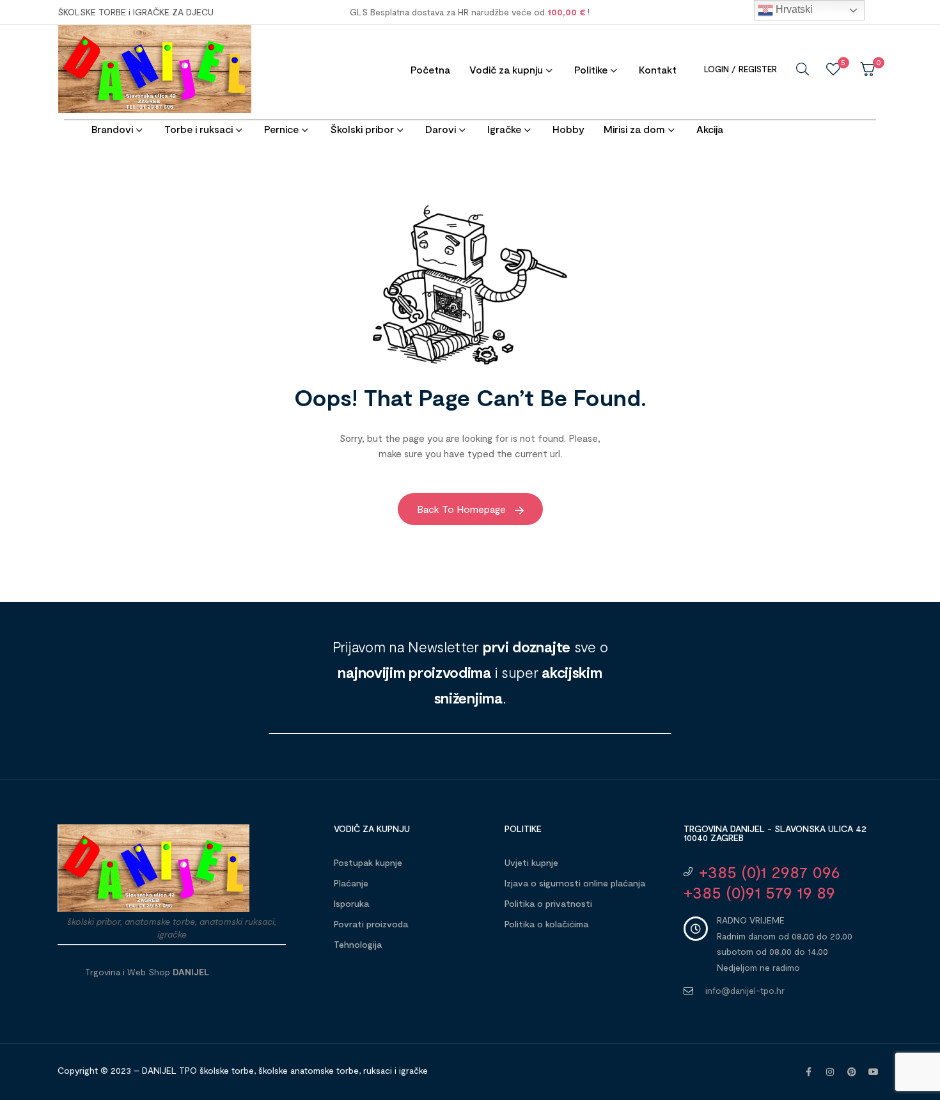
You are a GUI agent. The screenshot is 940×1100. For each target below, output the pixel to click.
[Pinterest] (852, 1072)
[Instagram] (830, 1072)
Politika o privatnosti (548, 903)
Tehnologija (358, 944)
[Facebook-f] (808, 1072)
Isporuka (351, 903)
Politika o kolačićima (546, 923)
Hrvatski (793, 9)
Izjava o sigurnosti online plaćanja (575, 882)
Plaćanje (351, 882)
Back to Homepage (462, 509)
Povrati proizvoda (371, 923)
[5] (833, 69)
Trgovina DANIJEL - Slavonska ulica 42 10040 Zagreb (775, 833)
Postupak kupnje (368, 862)
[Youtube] (873, 1072)
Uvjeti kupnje (531, 862)
